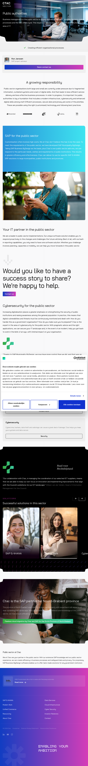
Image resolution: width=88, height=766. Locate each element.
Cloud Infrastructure (52, 705)
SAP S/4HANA (8, 700)
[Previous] (76, 498)
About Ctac (7, 718)
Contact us (9, 294)
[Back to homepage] (6, 3)
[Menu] (83, 3)
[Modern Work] (59, 533)
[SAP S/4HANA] (21, 533)
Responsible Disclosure (48, 728)
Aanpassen (42, 404)
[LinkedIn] (4, 734)
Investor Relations (51, 714)
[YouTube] (8, 734)
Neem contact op (44, 67)
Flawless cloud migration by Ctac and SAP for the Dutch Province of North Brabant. (38, 621)
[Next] (82, 498)
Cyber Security (50, 709)
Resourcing (7, 714)
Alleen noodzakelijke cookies (16, 404)
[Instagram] (12, 734)
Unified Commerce (9, 709)
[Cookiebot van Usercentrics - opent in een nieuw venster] (75, 358)
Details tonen (75, 396)
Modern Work (44, 411)
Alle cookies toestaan (71, 404)
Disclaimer (15, 728)
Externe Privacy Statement (29, 728)
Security (44, 436)
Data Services (50, 700)
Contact (48, 718)
